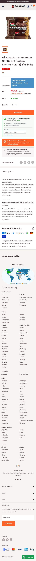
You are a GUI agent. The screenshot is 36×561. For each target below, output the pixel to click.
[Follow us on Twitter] (7, 539)
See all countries (8, 135)
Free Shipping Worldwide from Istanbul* (18, 1)
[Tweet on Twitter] (28, 162)
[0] (32, 6)
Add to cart (18, 112)
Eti (3, 73)
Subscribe (8, 524)
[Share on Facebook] (21, 162)
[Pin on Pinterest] (25, 162)
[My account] (28, 6)
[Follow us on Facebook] (3, 539)
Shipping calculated (17, 93)
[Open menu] (3, 6)
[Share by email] (32, 162)
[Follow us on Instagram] (11, 539)
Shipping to (6, 129)
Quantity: (5, 105)
